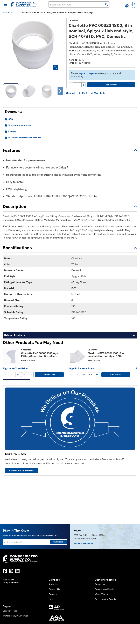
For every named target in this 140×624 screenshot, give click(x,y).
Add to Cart (111, 85)
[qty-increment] (83, 85)
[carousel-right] (60, 91)
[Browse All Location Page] (105, 536)
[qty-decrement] (71, 85)
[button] (127, 6)
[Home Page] (23, 4)
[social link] (5, 570)
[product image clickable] (11, 356)
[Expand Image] (55, 67)
